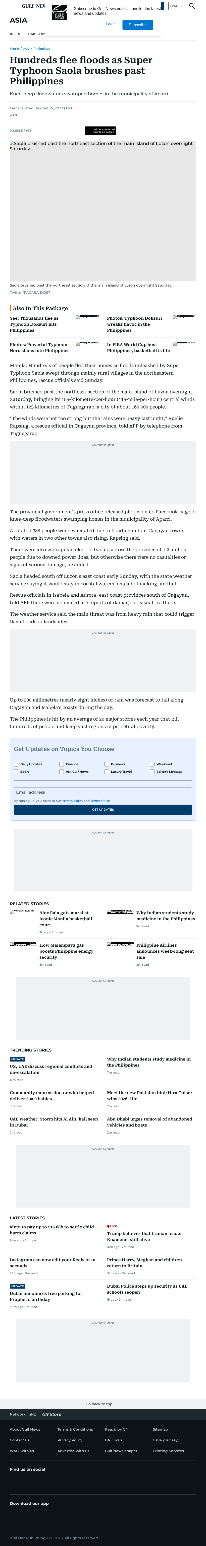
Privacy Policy (72, 801)
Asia (26, 48)
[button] (14, 6)
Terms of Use (100, 801)
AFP (13, 115)
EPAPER (176, 6)
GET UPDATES (103, 809)
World (14, 48)
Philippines (41, 48)
